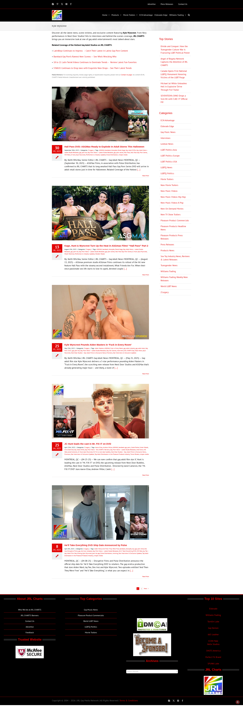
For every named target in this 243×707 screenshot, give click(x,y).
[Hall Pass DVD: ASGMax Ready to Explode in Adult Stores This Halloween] (100, 114)
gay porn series (118, 152)
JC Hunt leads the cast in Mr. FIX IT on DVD (87, 444)
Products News (167, 250)
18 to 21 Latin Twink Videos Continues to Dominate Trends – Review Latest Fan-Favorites (95, 62)
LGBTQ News (166, 167)
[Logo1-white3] (57, 11)
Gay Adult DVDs (131, 150)
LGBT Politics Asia (169, 149)
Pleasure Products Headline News (173, 228)
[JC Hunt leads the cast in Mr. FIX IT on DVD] (100, 411)
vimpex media (122, 155)
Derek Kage (121, 150)
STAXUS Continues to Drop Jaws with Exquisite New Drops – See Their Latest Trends (93, 68)
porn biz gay (96, 553)
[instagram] (66, 4)
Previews (109, 353)
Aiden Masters (99, 348)
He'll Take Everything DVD (127, 551)
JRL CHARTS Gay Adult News (133, 350)
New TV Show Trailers (170, 214)
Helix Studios (213, 644)
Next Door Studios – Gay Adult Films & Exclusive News (88, 353)
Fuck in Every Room (116, 348)
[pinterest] (57, 4)
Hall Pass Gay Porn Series (139, 152)
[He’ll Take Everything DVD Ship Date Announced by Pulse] (100, 512)
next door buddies (104, 452)
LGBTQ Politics (167, 173)
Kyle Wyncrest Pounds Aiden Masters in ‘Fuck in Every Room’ (98, 345)
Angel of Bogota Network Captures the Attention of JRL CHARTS (174, 62)
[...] (138, 169)
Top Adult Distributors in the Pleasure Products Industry (112, 454)
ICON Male (213, 641)
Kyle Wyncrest (80, 155)
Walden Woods (100, 254)
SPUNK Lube (213, 663)
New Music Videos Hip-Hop (173, 197)
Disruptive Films (72, 551)
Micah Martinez (69, 254)
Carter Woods (144, 447)
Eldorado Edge (167, 126)
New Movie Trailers (169, 185)
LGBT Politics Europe (170, 155)
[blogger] (53, 4)
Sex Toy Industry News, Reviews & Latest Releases (175, 258)
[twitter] (62, 4)
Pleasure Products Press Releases (172, 237)
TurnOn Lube (213, 621)
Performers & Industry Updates (96, 155)
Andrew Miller (107, 447)
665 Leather (213, 634)
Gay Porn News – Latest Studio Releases (100, 152)
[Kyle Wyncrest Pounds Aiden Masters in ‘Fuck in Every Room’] (100, 312)
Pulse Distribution (112, 155)
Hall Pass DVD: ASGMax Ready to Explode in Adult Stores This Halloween (104, 146)
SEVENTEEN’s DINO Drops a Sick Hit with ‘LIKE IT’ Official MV (174, 99)
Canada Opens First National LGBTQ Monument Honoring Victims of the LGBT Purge (174, 74)
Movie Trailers (167, 179)
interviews (120, 350)
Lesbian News (167, 144)
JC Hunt (73, 155)
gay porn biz (83, 152)
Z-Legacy (91, 150)
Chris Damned (69, 450)
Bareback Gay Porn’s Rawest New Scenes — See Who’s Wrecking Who (85, 56)
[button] (189, 15)
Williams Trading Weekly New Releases (174, 279)
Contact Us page (126, 75)
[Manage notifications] (238, 702)
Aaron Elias (98, 447)
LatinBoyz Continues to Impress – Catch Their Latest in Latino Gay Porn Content (91, 50)
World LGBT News (169, 286)
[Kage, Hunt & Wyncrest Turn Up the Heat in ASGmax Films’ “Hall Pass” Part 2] (100, 213)
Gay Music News (168, 132)
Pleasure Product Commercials (175, 220)
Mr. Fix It (96, 452)
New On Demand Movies (172, 208)
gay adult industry (129, 348)
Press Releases (167, 244)
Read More (145, 176)
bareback (108, 150)
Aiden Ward (98, 549)
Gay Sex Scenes (111, 350)
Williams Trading (168, 271)
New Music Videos (169, 191)
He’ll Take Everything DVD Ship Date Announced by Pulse (95, 545)
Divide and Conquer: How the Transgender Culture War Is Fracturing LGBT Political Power (175, 49)
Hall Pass (127, 152)
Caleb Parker (135, 447)
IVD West (67, 155)
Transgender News (169, 265)
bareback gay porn (124, 447)
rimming (115, 553)
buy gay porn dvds (138, 549)
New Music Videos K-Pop (172, 202)
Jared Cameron (72, 452)
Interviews (165, 138)
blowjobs (114, 150)
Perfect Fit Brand (213, 657)
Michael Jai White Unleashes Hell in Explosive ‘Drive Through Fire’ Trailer (174, 86)
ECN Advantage (168, 120)
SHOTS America (213, 650)
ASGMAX (101, 150)
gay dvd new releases (85, 551)
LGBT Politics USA (169, 161)
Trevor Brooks (134, 454)
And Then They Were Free (110, 549)
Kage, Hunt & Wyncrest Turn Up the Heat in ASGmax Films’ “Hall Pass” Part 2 (106, 246)
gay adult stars (140, 348)
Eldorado (213, 608)
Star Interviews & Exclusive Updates (124, 353)
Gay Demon (213, 628)
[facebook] (71, 4)
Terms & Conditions (129, 700)
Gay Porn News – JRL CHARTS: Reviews (97, 450)
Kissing (79, 553)
